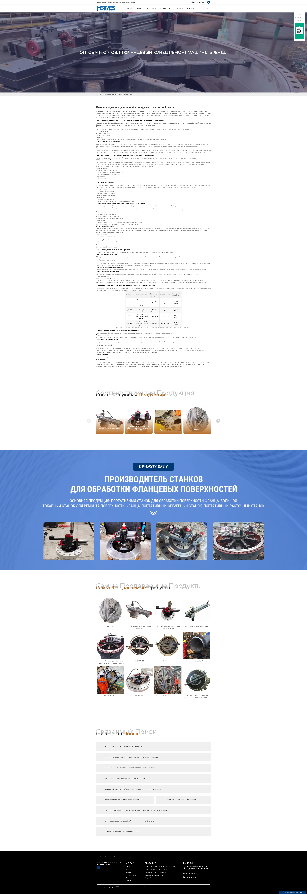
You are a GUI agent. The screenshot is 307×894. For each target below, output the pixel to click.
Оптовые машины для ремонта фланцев (182, 800)
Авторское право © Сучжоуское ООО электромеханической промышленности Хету (121, 887)
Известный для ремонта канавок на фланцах (124, 832)
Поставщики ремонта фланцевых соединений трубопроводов (131, 757)
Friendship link (104, 857)
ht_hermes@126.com (197, 2)
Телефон (299, 17)
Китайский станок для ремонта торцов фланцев (125, 778)
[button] (218, 421)
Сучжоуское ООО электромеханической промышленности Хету (126, 206)
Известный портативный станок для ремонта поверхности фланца (133, 789)
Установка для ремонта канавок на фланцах (123, 800)
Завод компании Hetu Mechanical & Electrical (123, 746)
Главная (99, 94)
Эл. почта (299, 14)
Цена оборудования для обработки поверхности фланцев (129, 821)
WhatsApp (299, 20)
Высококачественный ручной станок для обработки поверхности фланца (136, 810)
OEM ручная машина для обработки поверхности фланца (129, 768)
